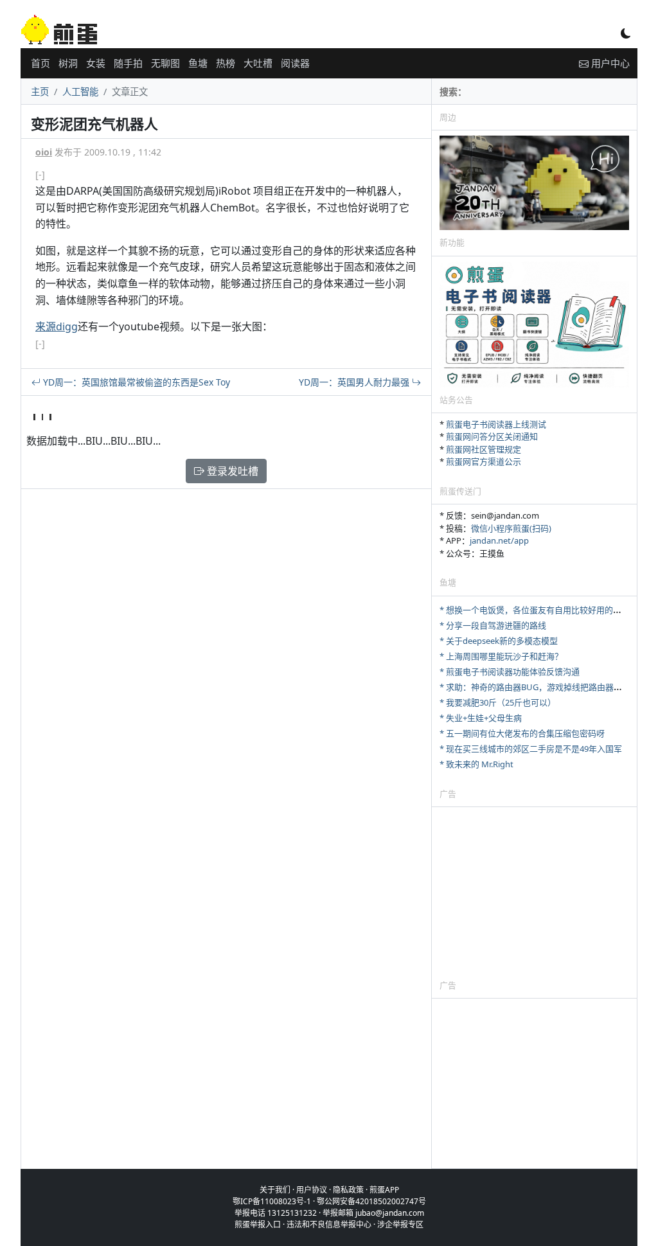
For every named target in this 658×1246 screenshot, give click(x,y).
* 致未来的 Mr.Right (476, 764)
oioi (43, 152)
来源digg (56, 326)
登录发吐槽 (231, 471)
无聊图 (165, 63)
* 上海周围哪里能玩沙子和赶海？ (501, 656)
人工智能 (80, 91)
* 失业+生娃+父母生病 (481, 718)
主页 (40, 91)
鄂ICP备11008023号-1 (272, 1201)
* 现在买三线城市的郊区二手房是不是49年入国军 (531, 748)
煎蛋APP (384, 1189)
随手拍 (128, 63)
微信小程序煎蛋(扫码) (511, 528)
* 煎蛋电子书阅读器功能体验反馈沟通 (510, 671)
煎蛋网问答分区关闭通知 (492, 436)
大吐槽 (258, 63)
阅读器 (295, 63)
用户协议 (311, 1189)
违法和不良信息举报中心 (329, 1224)
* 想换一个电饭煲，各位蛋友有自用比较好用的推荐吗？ (543, 610)
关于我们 (275, 1189)
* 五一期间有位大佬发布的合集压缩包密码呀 (522, 733)
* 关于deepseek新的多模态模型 (499, 640)
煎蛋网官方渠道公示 (483, 461)
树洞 (68, 63)
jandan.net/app (499, 540)
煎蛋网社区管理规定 (483, 449)
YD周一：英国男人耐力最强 (355, 382)
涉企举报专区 (400, 1224)
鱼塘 (198, 63)
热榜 (225, 63)
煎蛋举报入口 (258, 1224)
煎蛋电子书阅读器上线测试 (496, 424)
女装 (95, 63)
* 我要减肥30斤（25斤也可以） (498, 702)
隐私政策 (348, 1189)
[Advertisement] (534, 892)
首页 (40, 63)
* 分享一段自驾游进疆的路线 (493, 625)
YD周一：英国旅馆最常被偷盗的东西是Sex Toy (135, 382)
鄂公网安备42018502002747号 (371, 1201)
